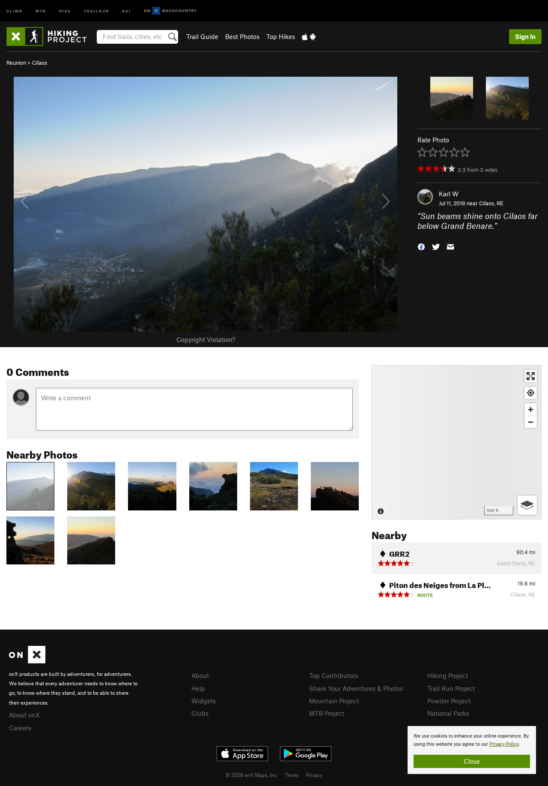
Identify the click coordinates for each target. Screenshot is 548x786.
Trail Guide (202, 36)
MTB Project (326, 713)
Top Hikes (280, 36)
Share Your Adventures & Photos (356, 688)
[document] (472, 750)
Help (198, 688)
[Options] (527, 505)
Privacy (314, 775)
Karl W (449, 194)
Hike (65, 10)
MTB (41, 10)
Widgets (203, 701)
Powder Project (449, 701)
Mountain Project (334, 701)
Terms (292, 775)
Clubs (199, 713)
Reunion (16, 62)
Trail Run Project (451, 688)
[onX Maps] (27, 661)
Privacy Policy (504, 744)
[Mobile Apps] (309, 36)
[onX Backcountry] (170, 11)
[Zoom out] (530, 422)
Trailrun (96, 10)
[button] (421, 246)
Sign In (525, 36)
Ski (126, 10)
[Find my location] (530, 393)
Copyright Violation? (205, 339)
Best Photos (242, 36)
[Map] (456, 442)
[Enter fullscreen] (530, 376)
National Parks (448, 713)
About (200, 675)
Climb (14, 10)
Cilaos (39, 62)
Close (472, 761)
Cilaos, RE (491, 203)
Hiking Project (447, 675)
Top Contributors (333, 675)
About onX (24, 715)
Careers (20, 728)
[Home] (50, 36)
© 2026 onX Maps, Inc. (252, 775)
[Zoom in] (530, 409)
